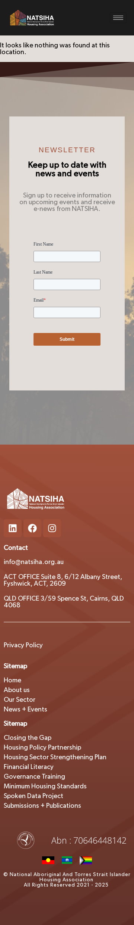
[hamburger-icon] (118, 17)
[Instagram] (52, 528)
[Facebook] (32, 528)
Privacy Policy (23, 645)
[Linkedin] (13, 528)
